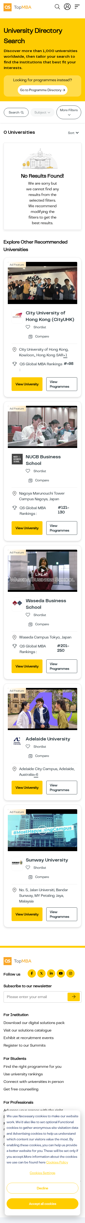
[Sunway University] (17, 862)
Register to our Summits (25, 1045)
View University (27, 384)
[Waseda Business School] (17, 602)
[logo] (17, 6)
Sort (71, 133)
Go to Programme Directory (41, 90)
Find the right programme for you (32, 1066)
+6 (36, 774)
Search (14, 112)
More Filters (69, 110)
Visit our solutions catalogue (27, 1030)
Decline (42, 1188)
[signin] (67, 6)
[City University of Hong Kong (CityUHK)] (17, 315)
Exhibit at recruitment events (29, 1038)
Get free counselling (21, 1089)
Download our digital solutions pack (34, 1022)
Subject (40, 112)
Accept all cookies (42, 1204)
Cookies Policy (57, 1162)
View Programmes (59, 384)
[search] (57, 7)
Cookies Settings (42, 1173)
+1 (65, 355)
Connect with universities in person (34, 1081)
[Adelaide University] (17, 741)
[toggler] (77, 6)
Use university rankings (23, 1074)
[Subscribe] (74, 997)
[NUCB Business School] (17, 459)
